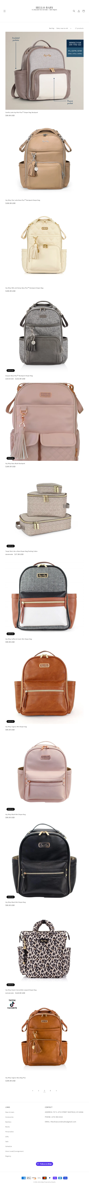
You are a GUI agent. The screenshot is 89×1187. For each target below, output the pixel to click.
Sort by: (51, 28)
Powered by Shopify (49, 1182)
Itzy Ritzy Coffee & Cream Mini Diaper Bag (18, 639)
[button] (4, 11)
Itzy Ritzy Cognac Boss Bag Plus (15, 1078)
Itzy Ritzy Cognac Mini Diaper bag (16, 727)
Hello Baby (41, 1182)
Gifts (7, 1137)
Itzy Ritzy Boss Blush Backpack (15, 463)
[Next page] (56, 1090)
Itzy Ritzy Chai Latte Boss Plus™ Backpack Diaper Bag (22, 200)
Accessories (9, 1117)
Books (7, 1127)
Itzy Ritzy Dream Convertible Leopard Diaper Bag (20, 990)
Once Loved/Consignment (14, 1151)
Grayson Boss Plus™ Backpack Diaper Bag (19, 376)
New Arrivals (9, 1112)
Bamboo (8, 1122)
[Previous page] (32, 1090)
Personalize (9, 1132)
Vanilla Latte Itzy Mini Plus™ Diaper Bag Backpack (21, 112)
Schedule (8, 1146)
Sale (6, 1141)
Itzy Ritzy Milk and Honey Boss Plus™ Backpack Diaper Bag (24, 288)
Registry (8, 1156)
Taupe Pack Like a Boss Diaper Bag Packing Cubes (21, 551)
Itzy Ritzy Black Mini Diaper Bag (15, 902)
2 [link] (44, 1090)
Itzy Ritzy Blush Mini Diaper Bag (15, 814)
